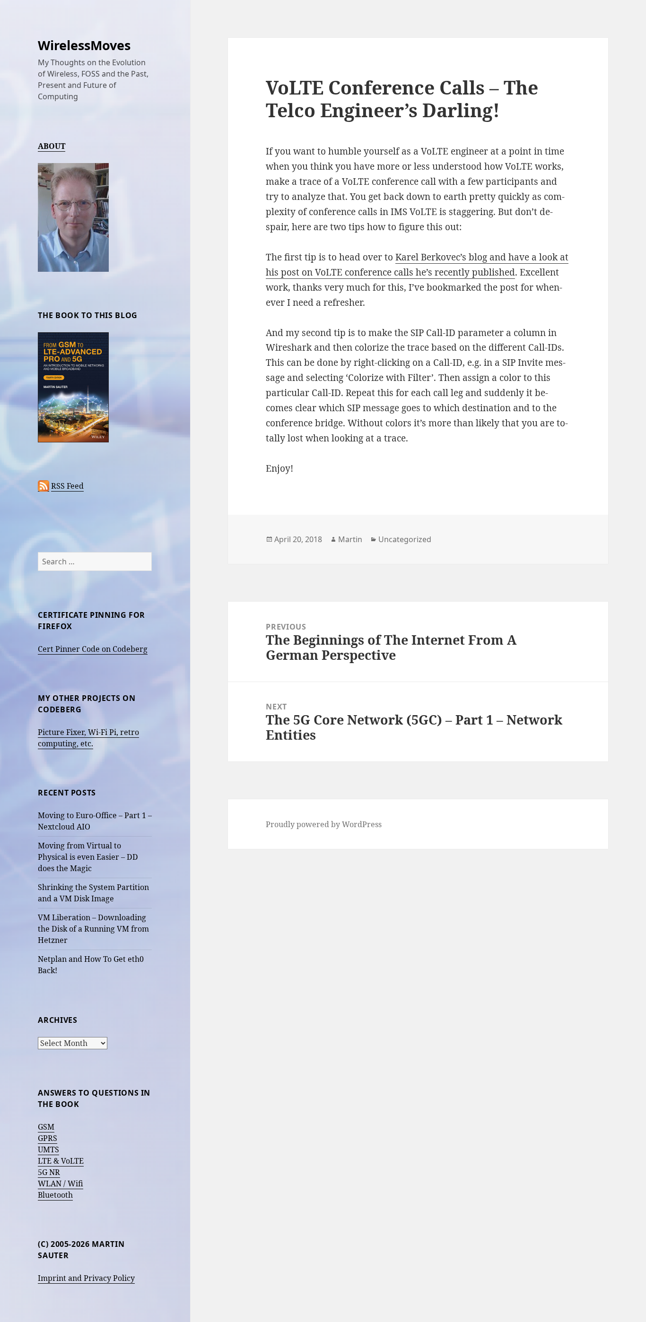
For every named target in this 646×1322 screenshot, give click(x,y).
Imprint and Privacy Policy (86, 1278)
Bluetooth (55, 1195)
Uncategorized (404, 539)
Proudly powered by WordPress (324, 824)
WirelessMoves (84, 45)
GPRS (47, 1138)
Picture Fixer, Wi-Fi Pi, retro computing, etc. (88, 738)
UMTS (48, 1149)
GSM (46, 1127)
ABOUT (51, 146)
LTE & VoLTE (61, 1161)
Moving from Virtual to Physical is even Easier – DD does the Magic (88, 856)
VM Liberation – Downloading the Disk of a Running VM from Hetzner (93, 928)
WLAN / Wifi (60, 1183)
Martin (350, 539)
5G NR (49, 1172)
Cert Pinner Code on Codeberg (93, 649)
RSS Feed (67, 486)
